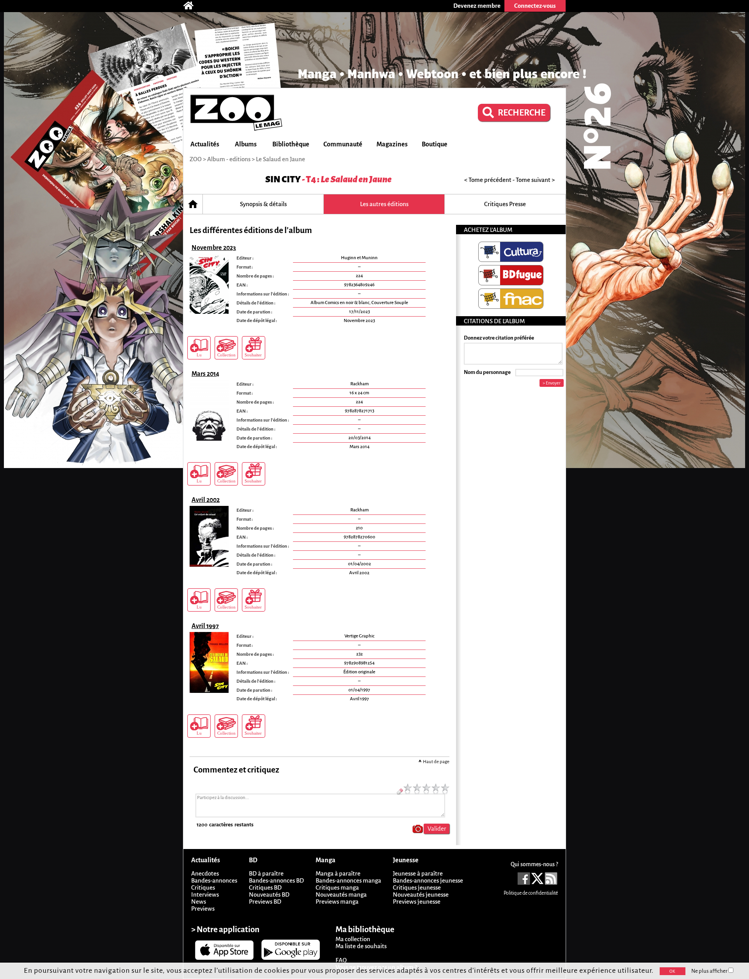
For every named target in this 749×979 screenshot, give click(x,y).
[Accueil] (192, 6)
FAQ (341, 960)
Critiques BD (265, 887)
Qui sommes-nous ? (534, 864)
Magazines (392, 144)
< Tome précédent (487, 179)
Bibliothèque (290, 144)
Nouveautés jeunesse (421, 894)
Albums (246, 144)
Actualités (204, 144)
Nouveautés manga (341, 894)
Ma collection (352, 939)
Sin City (283, 179)
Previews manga (337, 901)
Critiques (203, 887)
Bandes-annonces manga (348, 880)
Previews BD (265, 901)
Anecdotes (205, 873)
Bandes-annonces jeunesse (428, 880)
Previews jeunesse (416, 901)
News (198, 901)
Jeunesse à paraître (418, 873)
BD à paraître (266, 873)
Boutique (434, 144)
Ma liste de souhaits (361, 946)
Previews (203, 908)
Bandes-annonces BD (276, 880)
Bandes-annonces (214, 880)
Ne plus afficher (709, 971)
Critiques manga (337, 887)
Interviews (205, 894)
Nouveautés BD (269, 894)
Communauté (342, 144)
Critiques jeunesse (417, 887)
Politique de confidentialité (531, 893)
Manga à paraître (338, 873)
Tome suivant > (535, 179)
